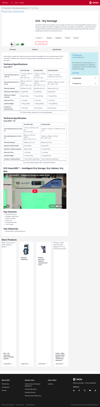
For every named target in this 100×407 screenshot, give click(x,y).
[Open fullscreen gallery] (31, 40)
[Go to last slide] (11, 44)
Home (16, 3)
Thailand (67, 38)
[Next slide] (23, 44)
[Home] (2, 8)
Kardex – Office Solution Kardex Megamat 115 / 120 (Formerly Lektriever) (60, 357)
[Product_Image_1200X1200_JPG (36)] (17, 26)
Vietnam (75, 38)
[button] (13, 44)
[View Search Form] (11, 2)
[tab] (16, 40)
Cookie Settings (30, 405)
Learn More (7, 363)
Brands (22, 3)
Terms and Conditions (8, 405)
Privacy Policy (20, 405)
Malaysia (49, 38)
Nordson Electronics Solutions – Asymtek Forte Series (43, 261)
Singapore (58, 38)
